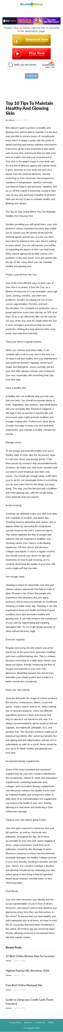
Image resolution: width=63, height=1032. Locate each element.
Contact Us (40, 1022)
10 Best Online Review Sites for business (30, 956)
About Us (28, 1022)
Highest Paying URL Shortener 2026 (27, 970)
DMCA (51, 1022)
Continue (31, 76)
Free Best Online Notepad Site (24, 985)
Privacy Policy (15, 1022)
